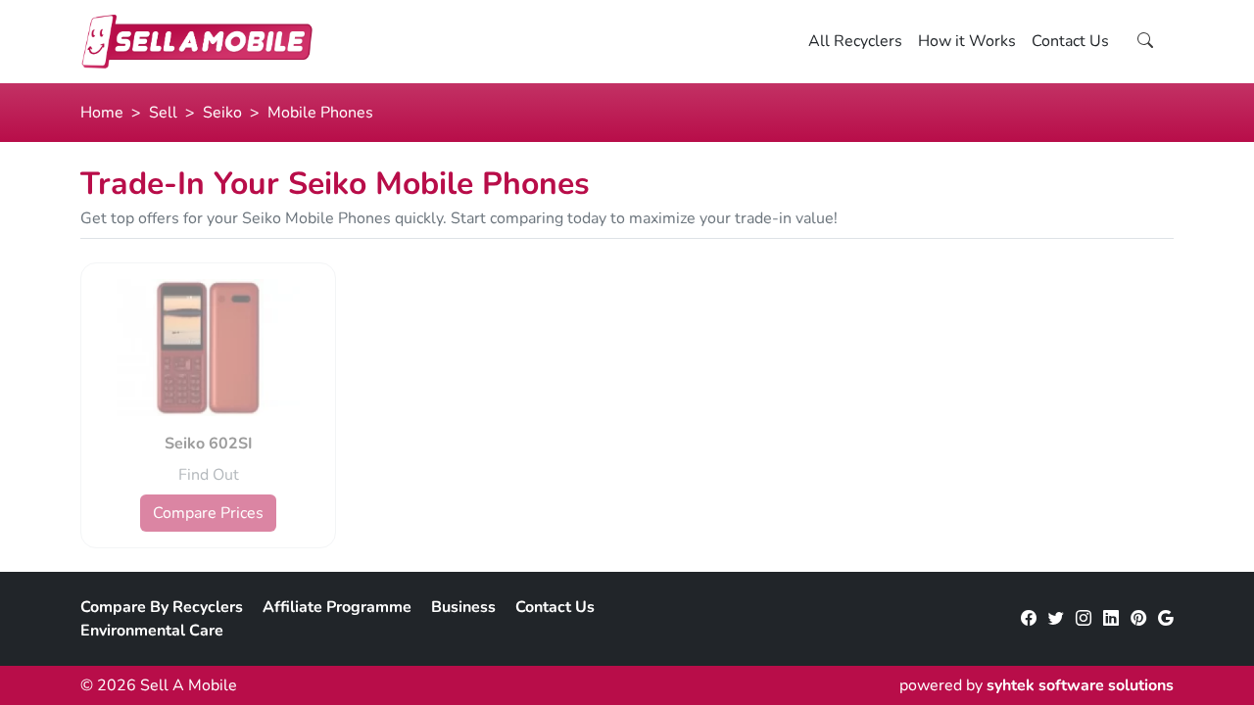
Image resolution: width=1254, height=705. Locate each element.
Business (463, 607)
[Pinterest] (1138, 619)
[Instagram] (1083, 619)
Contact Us (1070, 41)
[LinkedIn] (1111, 619)
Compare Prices (208, 513)
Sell (163, 112)
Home (101, 112)
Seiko (222, 112)
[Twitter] (1056, 619)
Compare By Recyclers (161, 607)
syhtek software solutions (1080, 685)
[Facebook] (1029, 619)
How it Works (967, 41)
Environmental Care (151, 630)
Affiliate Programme (337, 607)
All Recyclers (855, 41)
